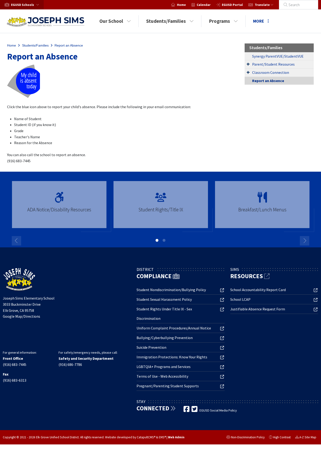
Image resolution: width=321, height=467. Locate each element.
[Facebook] (187, 410)
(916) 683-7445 (14, 364)
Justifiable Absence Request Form (257, 309)
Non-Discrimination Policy (245, 437)
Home (181, 5)
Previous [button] (16, 240)
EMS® (162, 437)
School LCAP (240, 299)
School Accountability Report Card (258, 289)
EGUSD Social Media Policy (218, 410)
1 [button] (157, 240)
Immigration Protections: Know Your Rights (172, 357)
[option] (59, 206)
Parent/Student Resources (273, 64)
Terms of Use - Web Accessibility (162, 376)
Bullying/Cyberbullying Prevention (165, 337)
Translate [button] (262, 5)
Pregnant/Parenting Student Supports (168, 386)
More (258, 21)
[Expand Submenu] (248, 64)
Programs (219, 21)
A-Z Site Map (305, 437)
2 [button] (164, 240)
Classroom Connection (270, 72)
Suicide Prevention (151, 347)
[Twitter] (195, 410)
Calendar (204, 5)
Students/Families (166, 21)
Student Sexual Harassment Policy (164, 299)
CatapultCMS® (146, 437)
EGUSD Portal (232, 5)
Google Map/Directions (21, 316)
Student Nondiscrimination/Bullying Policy (171, 289)
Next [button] (304, 240)
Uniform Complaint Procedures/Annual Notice (174, 328)
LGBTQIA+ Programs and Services (164, 366)
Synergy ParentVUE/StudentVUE (278, 56)
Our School (111, 21)
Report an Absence (69, 45)
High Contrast (282, 437)
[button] (26, 5)
